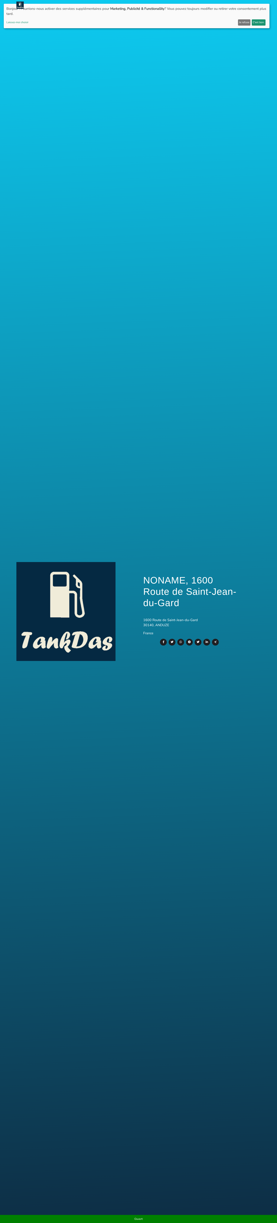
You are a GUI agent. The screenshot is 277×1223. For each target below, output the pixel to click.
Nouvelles (154, 5)
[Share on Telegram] (189, 642)
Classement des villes (197, 5)
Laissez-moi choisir (17, 22)
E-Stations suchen (229, 5)
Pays (175, 5)
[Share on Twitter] (172, 642)
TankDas (32, 5)
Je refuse (244, 22)
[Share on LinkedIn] (206, 642)
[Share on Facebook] (163, 642)
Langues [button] (251, 5)
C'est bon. (258, 22)
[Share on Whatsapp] (180, 642)
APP (167, 5)
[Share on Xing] (215, 642)
